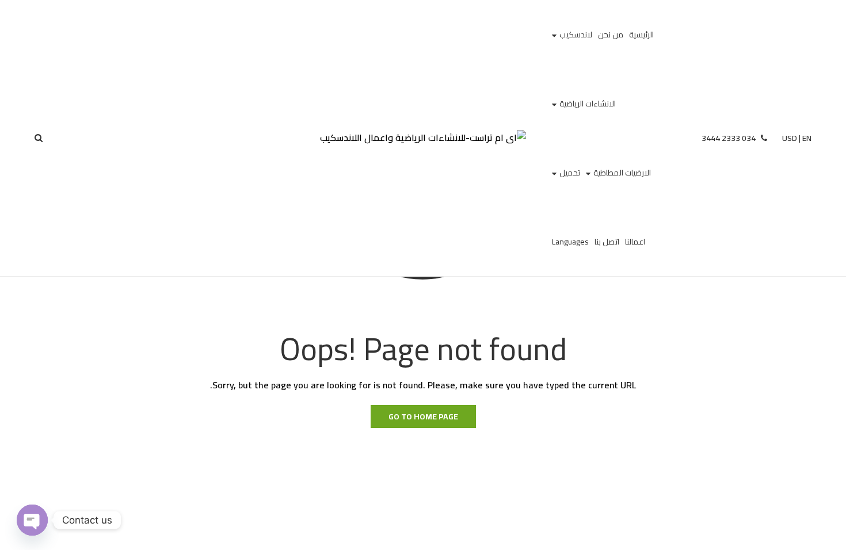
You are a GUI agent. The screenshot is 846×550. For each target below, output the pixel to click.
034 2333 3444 (729, 138)
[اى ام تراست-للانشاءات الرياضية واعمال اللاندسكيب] (423, 138)
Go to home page (423, 416)
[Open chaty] (32, 520)
